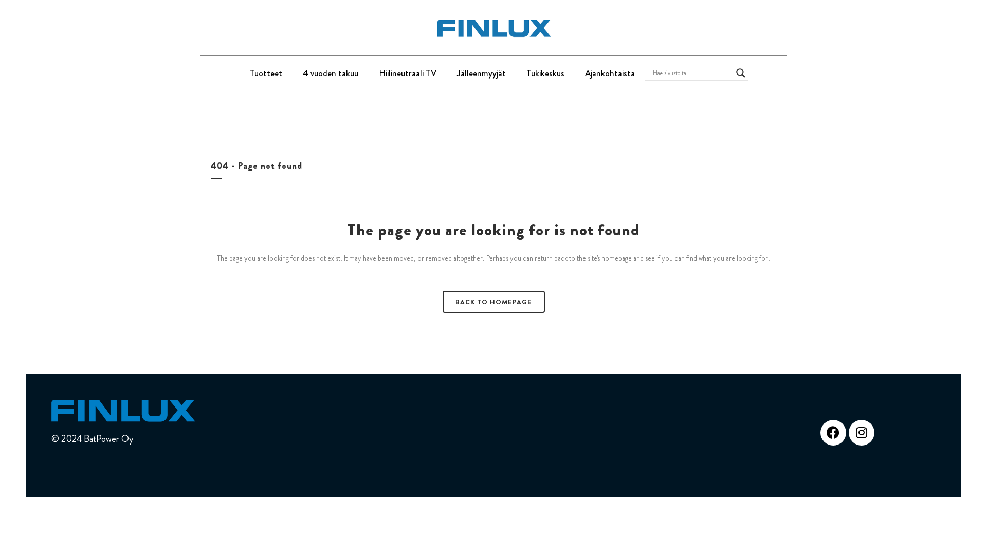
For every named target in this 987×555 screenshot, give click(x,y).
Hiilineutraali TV (407, 73)
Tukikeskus (545, 73)
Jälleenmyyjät (481, 73)
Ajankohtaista (610, 73)
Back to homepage (493, 302)
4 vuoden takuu (330, 73)
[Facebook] (833, 433)
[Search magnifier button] (741, 73)
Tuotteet (266, 73)
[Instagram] (861, 433)
